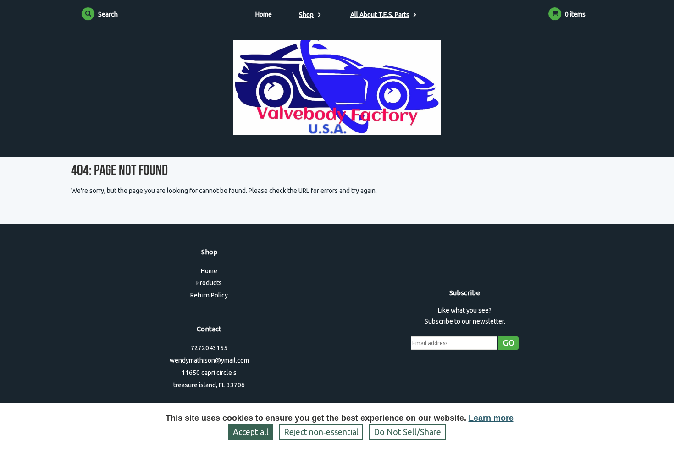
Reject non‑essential (321, 431)
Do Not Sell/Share (407, 431)
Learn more (491, 418)
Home (263, 14)
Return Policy (209, 295)
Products (209, 282)
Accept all (251, 431)
